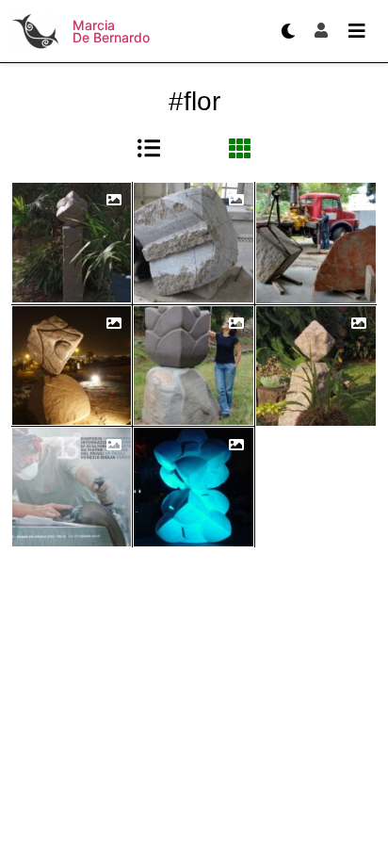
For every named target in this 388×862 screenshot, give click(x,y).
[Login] (321, 31)
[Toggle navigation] (357, 31)
